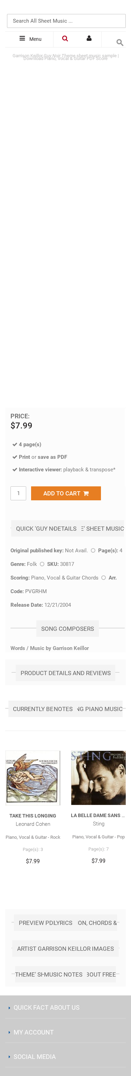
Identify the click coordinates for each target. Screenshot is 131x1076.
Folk (32, 564)
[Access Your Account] (90, 39)
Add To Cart (63, 493)
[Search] (119, 9)
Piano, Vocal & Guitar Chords (65, 578)
